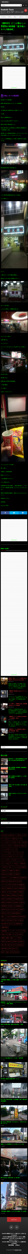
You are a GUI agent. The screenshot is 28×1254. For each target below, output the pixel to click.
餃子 (14, 945)
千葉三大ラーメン (6, 877)
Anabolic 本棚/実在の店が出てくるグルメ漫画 (14, 1236)
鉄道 (9, 941)
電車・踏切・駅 (6, 945)
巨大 (9, 891)
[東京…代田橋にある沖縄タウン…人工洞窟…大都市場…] (4, 779)
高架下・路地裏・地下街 (8, 952)
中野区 (3, 983)
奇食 (15, 884)
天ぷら (4, 884)
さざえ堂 (9, 835)
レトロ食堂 (21, 863)
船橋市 (3, 1146)
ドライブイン (13, 849)
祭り (12, 923)
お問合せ (17, 1245)
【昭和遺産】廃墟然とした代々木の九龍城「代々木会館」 (14, 1211)
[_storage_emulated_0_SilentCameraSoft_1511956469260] (14, 372)
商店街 (23, 877)
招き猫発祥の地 (18, 899)
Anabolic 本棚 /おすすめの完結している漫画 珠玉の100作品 (14, 1242)
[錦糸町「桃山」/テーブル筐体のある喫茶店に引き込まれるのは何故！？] (4, 681)
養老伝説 (20, 945)
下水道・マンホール (13, 867)
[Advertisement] (14, 76)
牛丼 (8, 913)
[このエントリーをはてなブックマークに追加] (22, 512)
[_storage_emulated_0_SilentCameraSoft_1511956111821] (14, 268)
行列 (20, 934)
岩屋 (3, 891)
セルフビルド (5, 845)
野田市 (3, 1005)
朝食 (12, 906)
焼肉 (21, 909)
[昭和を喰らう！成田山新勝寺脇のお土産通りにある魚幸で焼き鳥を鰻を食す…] (4, 761)
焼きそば (15, 909)
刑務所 (11, 874)
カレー (4, 838)
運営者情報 (11, 1245)
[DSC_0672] (14, 191)
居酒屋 (9, 888)
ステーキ (11, 842)
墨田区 (9, 33)
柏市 (3, 1125)
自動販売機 (5, 927)
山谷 (15, 888)
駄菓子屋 (4, 948)
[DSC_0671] (14, 164)
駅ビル (15, 948)
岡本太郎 (21, 888)
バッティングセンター (17, 852)
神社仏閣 (5, 923)
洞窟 (4, 909)
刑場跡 (17, 874)
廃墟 (21, 891)
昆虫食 (16, 902)
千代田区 (4, 1080)
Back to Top (14, 1219)
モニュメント (20, 860)
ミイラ (12, 860)
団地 (11, 881)
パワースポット (6, 856)
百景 (16, 920)
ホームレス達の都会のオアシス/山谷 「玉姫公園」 (12, 1058)
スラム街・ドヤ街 (21, 842)
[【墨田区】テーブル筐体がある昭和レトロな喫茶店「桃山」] (4, 719)
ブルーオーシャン (17, 856)
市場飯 (15, 891)
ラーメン (13, 863)
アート (16, 835)
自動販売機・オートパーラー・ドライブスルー (13, 930)
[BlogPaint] (14, 302)
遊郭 (4, 941)
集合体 (21, 941)
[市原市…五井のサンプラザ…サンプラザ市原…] (4, 796)
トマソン (5, 849)
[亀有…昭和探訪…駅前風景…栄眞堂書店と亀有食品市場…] (4, 770)
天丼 (9, 884)
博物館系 (16, 877)
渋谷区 (3, 1213)
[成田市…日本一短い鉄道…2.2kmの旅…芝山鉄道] (4, 787)
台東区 (3, 1059)
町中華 (22, 916)
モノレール (5, 863)
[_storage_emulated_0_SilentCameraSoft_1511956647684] (14, 461)
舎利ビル (4, 934)
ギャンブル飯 (11, 838)
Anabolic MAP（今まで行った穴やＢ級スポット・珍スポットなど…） (14, 1239)
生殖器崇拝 (14, 916)
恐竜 (3, 899)
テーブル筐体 (14, 845)
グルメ (19, 838)
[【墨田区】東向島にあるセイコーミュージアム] (4, 693)
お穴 (3, 835)
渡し (9, 909)
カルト (23, 835)
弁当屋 (20, 895)
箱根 (3, 1026)
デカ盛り (23, 845)
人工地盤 (10, 870)
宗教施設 (21, 884)
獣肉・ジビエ (5, 916)
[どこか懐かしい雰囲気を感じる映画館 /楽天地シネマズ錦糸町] (4, 706)
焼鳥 (3, 913)
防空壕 (15, 941)
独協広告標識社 (16, 913)
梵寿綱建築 (18, 906)
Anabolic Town (7, 10)
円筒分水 (4, 874)
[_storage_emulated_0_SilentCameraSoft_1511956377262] (14, 332)
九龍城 (4, 870)
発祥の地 (9, 920)
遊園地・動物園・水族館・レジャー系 (11, 938)
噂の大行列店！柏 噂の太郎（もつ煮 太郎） (10, 1177)
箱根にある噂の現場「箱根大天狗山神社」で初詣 (12, 1024)
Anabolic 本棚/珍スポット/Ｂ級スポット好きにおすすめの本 (14, 1234)
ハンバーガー (6, 852)
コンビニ (4, 842)
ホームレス (5, 860)
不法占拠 (23, 867)
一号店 (4, 867)
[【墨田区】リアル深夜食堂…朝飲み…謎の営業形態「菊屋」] (4, 732)
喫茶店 (4, 881)
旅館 (3, 902)
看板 (21, 920)
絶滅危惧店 (18, 923)
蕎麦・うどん (12, 934)
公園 (17, 870)
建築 (14, 895)
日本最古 (9, 902)
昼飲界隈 (5, 906)
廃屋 (3, 895)
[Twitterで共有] (14, 512)
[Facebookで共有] (5, 512)
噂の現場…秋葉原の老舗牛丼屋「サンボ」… (11, 1078)
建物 (8, 895)
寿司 (3, 888)
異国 (3, 920)
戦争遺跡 (9, 899)
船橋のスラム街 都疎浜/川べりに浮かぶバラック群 (12, 1144)
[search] (20, 5)
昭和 (22, 902)
